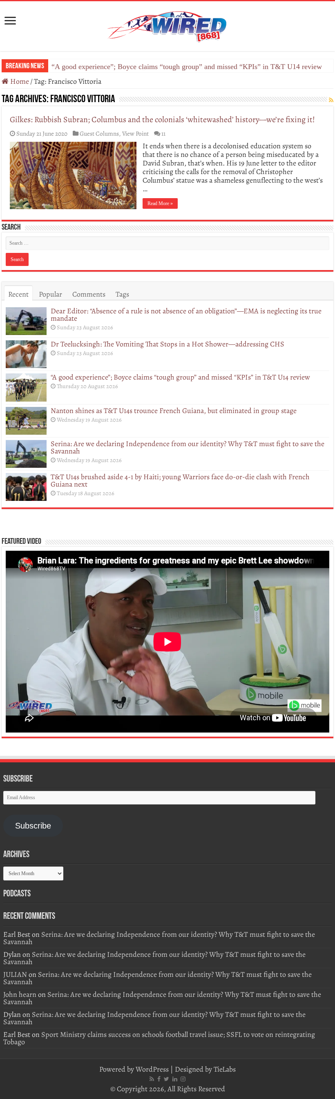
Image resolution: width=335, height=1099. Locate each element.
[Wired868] (167, 24)
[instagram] (183, 1079)
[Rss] (152, 1079)
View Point (135, 133)
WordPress (152, 1069)
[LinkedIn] (175, 1079)
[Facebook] (158, 1079)
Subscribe (33, 825)
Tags (122, 294)
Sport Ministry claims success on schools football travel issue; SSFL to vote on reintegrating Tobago (159, 1038)
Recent (18, 294)
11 (163, 133)
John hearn (19, 994)
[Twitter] (166, 1079)
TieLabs (225, 1069)
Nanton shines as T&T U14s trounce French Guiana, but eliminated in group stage (174, 410)
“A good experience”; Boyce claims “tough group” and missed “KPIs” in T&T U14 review (186, 67)
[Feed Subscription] (331, 100)
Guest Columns (99, 133)
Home (19, 81)
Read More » (160, 203)
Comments (88, 294)
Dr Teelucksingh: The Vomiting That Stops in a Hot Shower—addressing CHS (167, 344)
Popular (50, 294)
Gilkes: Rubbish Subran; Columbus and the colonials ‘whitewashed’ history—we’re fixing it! (162, 119)
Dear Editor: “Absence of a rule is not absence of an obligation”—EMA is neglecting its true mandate (186, 314)
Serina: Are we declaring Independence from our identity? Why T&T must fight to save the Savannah (187, 447)
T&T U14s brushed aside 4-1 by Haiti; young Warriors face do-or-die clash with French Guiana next (180, 480)
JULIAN (15, 974)
